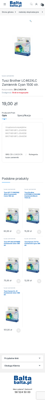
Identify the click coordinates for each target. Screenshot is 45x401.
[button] (31, 20)
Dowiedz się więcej (17, 232)
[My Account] (36, 4)
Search (31, 4)
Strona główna (8, 12)
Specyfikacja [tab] (23, 115)
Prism (13, 113)
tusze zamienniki (8, 76)
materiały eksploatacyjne (29, 12)
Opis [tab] (4, 115)
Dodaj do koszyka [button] (37, 232)
